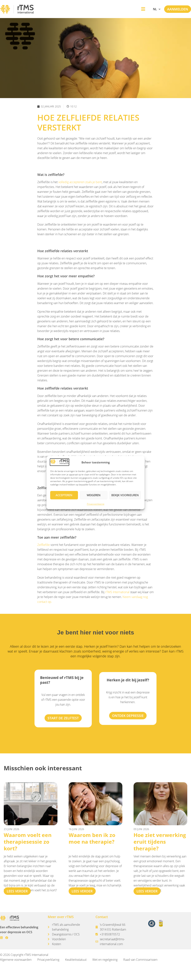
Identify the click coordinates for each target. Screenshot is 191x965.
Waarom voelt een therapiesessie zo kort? (27, 841)
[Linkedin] (1, 937)
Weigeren (94, 495)
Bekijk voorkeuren (125, 495)
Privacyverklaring (95, 503)
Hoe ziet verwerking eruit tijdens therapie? (160, 841)
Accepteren (64, 495)
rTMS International (117, 592)
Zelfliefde (43, 545)
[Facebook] (6, 937)
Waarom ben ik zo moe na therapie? (92, 838)
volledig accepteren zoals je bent (80, 182)
